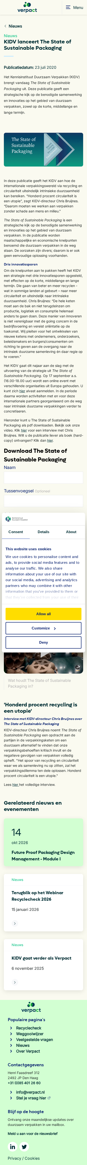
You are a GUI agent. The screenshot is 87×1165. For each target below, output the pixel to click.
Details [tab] (44, 532)
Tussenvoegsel (27, 490)
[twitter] (24, 1146)
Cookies (32, 1158)
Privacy (14, 1158)
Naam (10, 467)
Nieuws (22, 1045)
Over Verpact (28, 1051)
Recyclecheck (28, 1027)
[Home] (27, 7)
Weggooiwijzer (30, 1033)
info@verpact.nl (30, 1092)
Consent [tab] (15, 532)
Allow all (43, 614)
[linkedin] (12, 1146)
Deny (43, 642)
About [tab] (71, 532)
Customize (41, 628)
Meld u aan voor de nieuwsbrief (33, 1133)
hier (22, 391)
